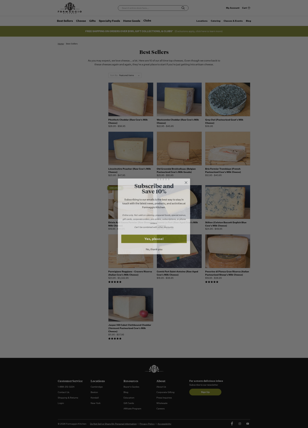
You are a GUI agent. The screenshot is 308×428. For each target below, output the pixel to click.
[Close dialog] (186, 180)
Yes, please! (154, 236)
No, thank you (154, 247)
